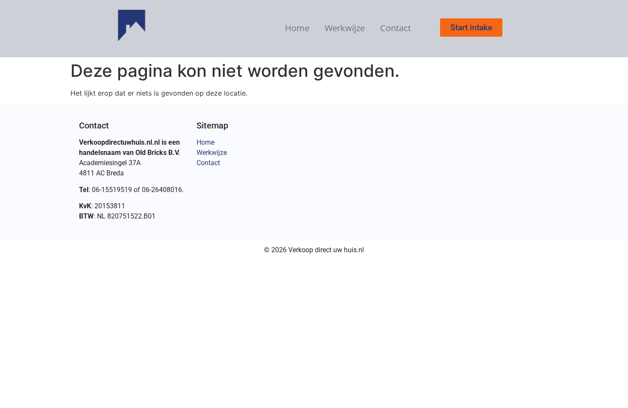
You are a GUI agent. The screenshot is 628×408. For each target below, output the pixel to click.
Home (297, 28)
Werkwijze (345, 28)
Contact (395, 28)
